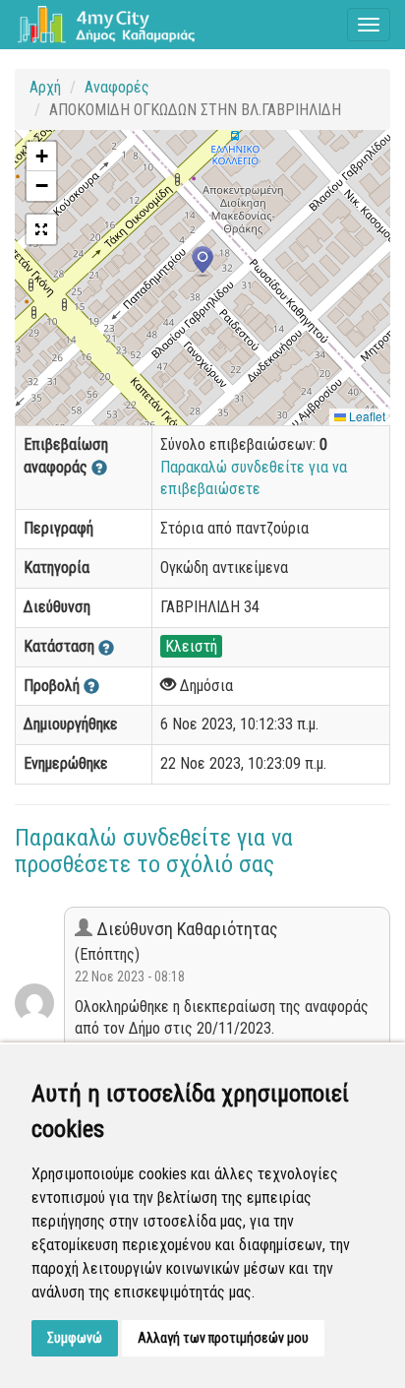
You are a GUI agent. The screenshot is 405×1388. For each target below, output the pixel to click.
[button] (202, 262)
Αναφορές (117, 87)
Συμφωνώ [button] (74, 1338)
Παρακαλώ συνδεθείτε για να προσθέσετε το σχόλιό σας (154, 850)
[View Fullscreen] (41, 229)
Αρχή (45, 87)
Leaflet (365, 416)
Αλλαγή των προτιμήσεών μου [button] (223, 1338)
